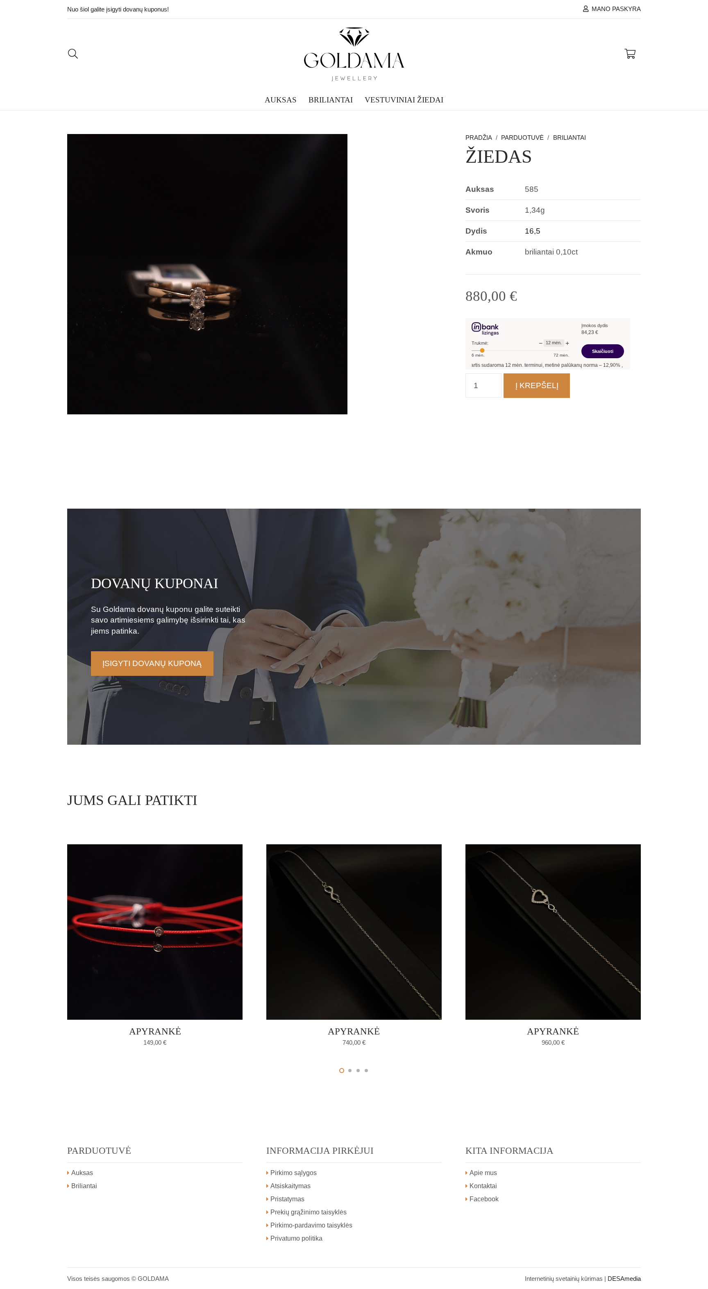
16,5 (532, 231)
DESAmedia (624, 1278)
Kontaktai (483, 1185)
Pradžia (478, 137)
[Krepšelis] (630, 54)
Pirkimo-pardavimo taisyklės (311, 1225)
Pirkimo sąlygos (293, 1172)
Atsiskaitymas (290, 1185)
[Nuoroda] (354, 54)
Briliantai (569, 137)
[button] (426, 150)
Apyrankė (155, 1031)
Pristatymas (287, 1199)
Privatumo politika (296, 1238)
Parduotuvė (522, 137)
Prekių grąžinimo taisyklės (308, 1212)
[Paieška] (73, 54)
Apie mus (483, 1172)
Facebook (484, 1199)
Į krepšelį (536, 385)
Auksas (82, 1172)
